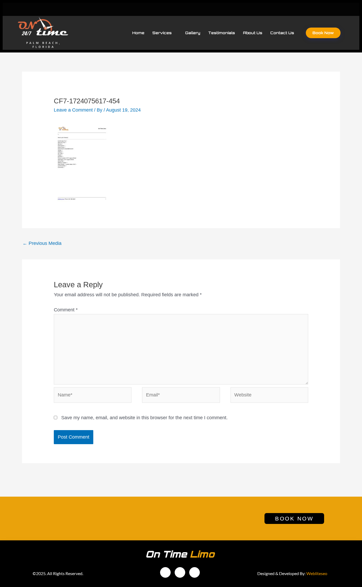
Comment (66, 309)
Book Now (323, 32)
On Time (179, 554)
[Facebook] (317, 9)
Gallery (192, 32)
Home (138, 32)
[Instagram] (194, 572)
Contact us (282, 32)
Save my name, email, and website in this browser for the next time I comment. (144, 417)
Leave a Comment (73, 110)
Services (162, 32)
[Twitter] (328, 9)
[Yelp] (339, 9)
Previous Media (42, 243)
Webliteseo (316, 573)
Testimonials (221, 32)
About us (252, 32)
